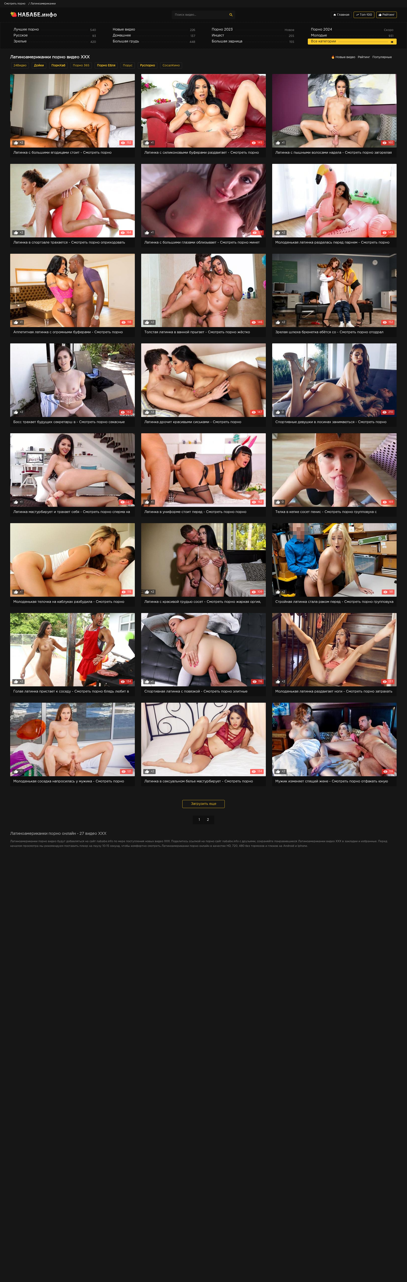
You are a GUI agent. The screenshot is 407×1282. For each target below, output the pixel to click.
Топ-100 (364, 14)
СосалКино (171, 65)
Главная (341, 14)
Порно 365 (81, 65)
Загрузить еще (203, 803)
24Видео (20, 65)
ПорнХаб (58, 65)
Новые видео (345, 57)
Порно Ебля (106, 65)
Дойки (39, 65)
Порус (127, 65)
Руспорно (147, 65)
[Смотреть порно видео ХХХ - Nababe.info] (47, 14)
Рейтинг (386, 14)
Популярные (382, 57)
